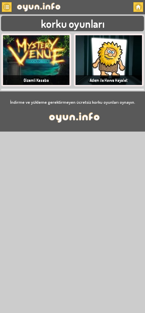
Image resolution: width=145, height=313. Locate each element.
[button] (7, 7)
